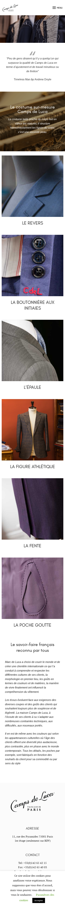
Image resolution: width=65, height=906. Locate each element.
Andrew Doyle (42, 79)
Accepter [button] (38, 900)
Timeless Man (22, 79)
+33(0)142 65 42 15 (35, 863)
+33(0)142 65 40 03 (35, 867)
